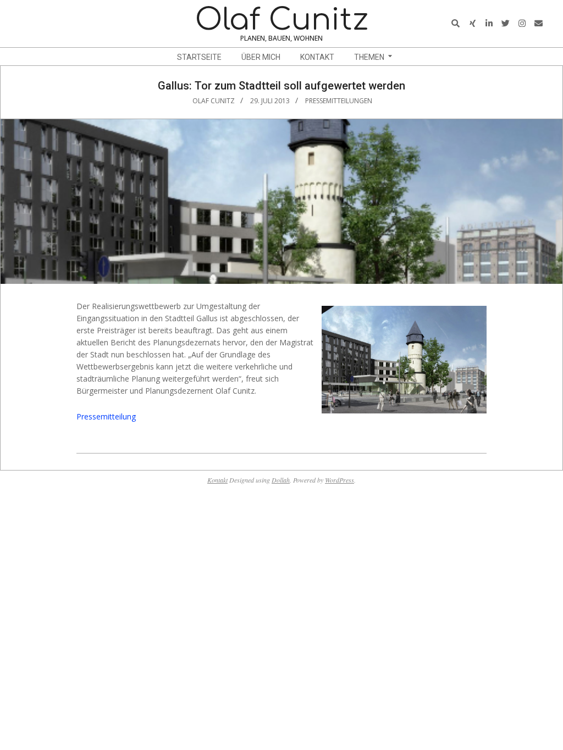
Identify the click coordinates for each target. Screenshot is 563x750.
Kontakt (217, 479)
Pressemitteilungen (338, 100)
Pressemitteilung (106, 416)
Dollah (281, 479)
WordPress (339, 479)
